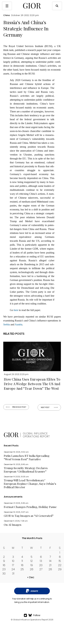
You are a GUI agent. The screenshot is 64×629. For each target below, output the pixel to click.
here (16, 310)
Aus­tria (18, 324)
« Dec (30, 577)
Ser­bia (6, 324)
